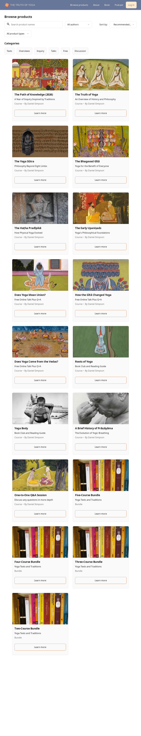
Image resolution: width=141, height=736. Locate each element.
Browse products (79, 4)
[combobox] (78, 24)
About (96, 4)
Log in (131, 4)
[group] (70, 51)
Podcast (119, 4)
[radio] (9, 51)
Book (107, 4)
